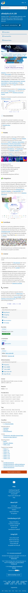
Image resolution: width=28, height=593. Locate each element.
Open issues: (7, 371)
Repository (6, 364)
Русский (15, 54)
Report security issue (14, 540)
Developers (6, 428)
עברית (16, 583)
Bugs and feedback (14, 522)
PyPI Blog (13, 506)
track (14, 84)
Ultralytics (3, 73)
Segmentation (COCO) (7, 166)
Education (5, 430)
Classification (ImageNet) (8, 171)
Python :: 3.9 (6, 452)
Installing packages (13, 490)
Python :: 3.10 (6, 453)
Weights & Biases (20, 189)
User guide (13, 494)
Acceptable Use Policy (13, 545)
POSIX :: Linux (6, 444)
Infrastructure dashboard (13, 508)
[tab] (14, 32)
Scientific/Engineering (8, 463)
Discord (3, 92)
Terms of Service (13, 538)
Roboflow (8, 191)
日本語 (10, 54)
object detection (5, 81)
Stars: (7, 367)
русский (11, 583)
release (12, 155)
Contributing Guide (5, 231)
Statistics (14, 510)
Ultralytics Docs (21, 89)
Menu (23, 2)
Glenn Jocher (9, 353)
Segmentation (20, 142)
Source (5, 317)
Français (24, 54)
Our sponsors (14, 513)
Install (3, 127)
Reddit (6, 92)
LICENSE (18, 268)
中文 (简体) (22, 582)
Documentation (7, 320)
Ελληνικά (13, 582)
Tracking (17, 150)
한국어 (6, 54)
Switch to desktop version (14, 575)
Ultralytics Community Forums (8, 299)
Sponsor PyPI (14, 527)
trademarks (11, 562)
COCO (9, 142)
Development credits (13, 529)
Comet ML (3, 191)
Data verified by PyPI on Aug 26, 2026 (9, 310)
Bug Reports (7, 312)
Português (9, 55)
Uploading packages (13, 492)
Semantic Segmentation (15, 144)
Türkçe (14, 55)
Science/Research (7, 431)
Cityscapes (10, 145)
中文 (2, 54)
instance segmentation (14, 81)
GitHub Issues (11, 91)
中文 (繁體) (6, 583)
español (9, 581)
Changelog (6, 315)
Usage (3, 128)
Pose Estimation (5, 144)
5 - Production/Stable (8, 424)
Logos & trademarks (14, 511)
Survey (4, 235)
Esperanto (20, 583)
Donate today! (14, 558)
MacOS (5, 441)
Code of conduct (13, 541)
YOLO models (8, 74)
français (13, 581)
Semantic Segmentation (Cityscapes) (11, 167)
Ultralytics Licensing (6, 99)
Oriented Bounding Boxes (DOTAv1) (10, 174)
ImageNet (12, 150)
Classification (20, 149)
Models (10, 154)
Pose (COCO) (5, 172)
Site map (14, 568)
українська (8, 582)
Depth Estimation (17, 145)
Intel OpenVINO (17, 191)
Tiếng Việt (19, 55)
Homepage (6, 323)
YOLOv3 (14, 138)
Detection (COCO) (6, 164)
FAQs (14, 497)
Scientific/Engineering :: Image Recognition (13, 466)
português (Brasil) (23, 581)
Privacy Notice (13, 543)
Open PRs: (7, 374)
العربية (23, 55)
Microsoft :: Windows (8, 443)
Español (4, 55)
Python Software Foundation (15, 566)
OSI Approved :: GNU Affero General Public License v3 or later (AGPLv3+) (13, 436)
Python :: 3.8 (6, 450)
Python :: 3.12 (6, 457)
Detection (14, 142)
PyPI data (4, 329)
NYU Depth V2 (11, 149)
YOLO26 (24, 138)
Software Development (8, 467)
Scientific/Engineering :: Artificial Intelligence (14, 464)
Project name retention (13, 496)
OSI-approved (16, 263)
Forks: (7, 369)
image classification (13, 83)
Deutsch (19, 54)
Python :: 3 (5, 449)
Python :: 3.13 (6, 458)
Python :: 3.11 (6, 455)
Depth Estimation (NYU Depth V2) (10, 169)
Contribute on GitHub (13, 524)
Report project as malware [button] (14, 472)
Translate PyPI (13, 525)
